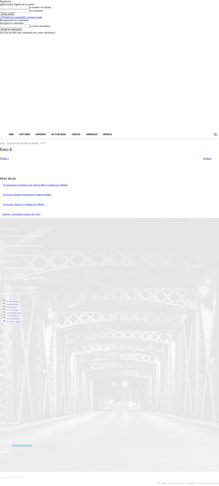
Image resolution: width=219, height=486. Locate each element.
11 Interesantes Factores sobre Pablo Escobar (23, 236)
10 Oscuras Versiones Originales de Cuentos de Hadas (27, 194)
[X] (208, 36)
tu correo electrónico (40, 26)
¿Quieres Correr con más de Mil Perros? (21, 255)
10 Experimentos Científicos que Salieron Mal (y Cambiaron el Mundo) (35, 185)
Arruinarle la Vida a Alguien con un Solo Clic (23, 245)
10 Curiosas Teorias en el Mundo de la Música (23, 204)
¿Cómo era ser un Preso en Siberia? (22, 143)
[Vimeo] (213, 36)
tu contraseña (36, 10)
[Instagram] (204, 36)
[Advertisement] (142, 85)
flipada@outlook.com (22, 445)
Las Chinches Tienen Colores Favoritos (20, 287)
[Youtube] (217, 36)
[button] (215, 134)
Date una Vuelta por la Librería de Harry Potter (24, 278)
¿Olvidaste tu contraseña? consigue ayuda (21, 17)
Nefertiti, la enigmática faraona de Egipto (21, 214)
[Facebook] (199, 36)
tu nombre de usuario (40, 7)
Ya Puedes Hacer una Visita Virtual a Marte (22, 268)
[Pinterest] (19, 460)
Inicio (2, 143)
